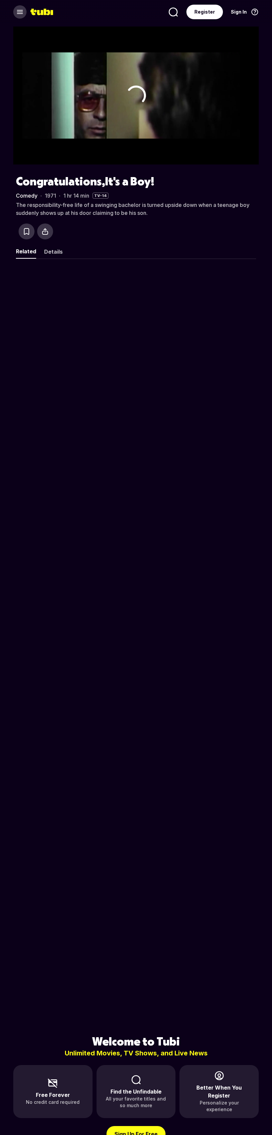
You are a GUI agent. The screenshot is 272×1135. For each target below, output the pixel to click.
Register (204, 12)
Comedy (26, 195)
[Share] (45, 231)
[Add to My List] (26, 231)
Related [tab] (26, 251)
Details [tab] (53, 251)
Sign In (239, 12)
